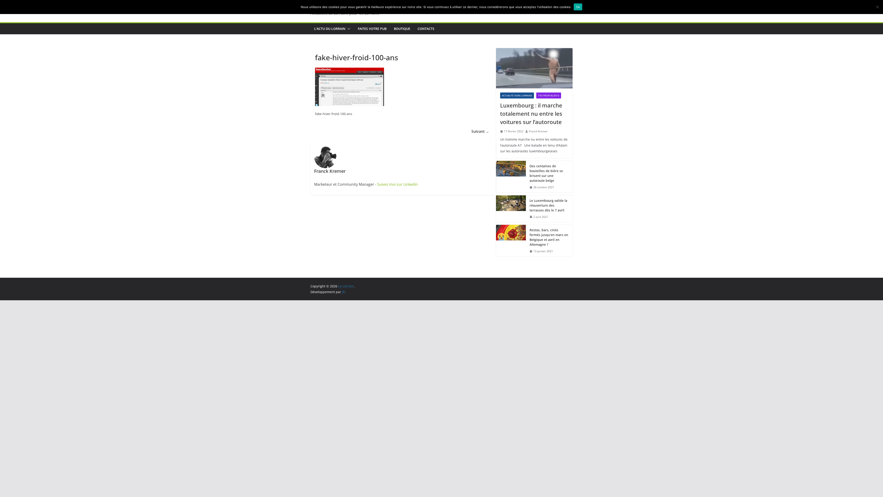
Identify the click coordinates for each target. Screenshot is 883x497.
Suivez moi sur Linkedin (397, 184)
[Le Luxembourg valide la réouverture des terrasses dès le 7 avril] (511, 208)
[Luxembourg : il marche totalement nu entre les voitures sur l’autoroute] (534, 68)
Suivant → (480, 131)
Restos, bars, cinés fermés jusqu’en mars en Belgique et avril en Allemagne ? (549, 237)
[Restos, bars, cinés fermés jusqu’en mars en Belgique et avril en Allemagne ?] (511, 241)
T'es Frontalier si (548, 95)
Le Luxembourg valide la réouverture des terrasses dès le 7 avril (548, 205)
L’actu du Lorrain (329, 28)
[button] (347, 29)
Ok (578, 7)
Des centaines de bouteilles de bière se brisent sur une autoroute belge (546, 173)
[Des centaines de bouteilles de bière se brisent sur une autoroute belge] (511, 177)
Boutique (402, 28)
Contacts (426, 28)
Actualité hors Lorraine (517, 95)
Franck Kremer (538, 131)
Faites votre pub (372, 28)
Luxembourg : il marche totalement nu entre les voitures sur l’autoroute (531, 113)
